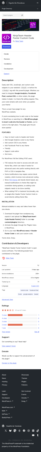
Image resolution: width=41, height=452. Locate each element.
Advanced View (7, 299)
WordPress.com (8, 407)
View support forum (9, 346)
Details (6, 54)
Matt (4, 411)
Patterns (24, 385)
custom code (24, 290)
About (4, 375)
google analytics (28, 294)
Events (23, 394)
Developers (6, 398)
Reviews (7, 59)
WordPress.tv (7, 401)
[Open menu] (38, 3)
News (4, 378)
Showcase (25, 375)
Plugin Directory (7, 8)
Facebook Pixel (34, 290)
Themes (24, 378)
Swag (24, 401)
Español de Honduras (13, 426)
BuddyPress (7, 417)
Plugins (23, 381)
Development (8, 69)
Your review (6, 332)
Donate (25, 398)
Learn (4, 391)
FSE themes (13, 180)
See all (37, 332)
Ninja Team (19, 41)
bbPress (6, 414)
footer (20, 294)
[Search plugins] (22, 15)
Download (6, 47)
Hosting (4, 381)
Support (6, 74)
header (36, 294)
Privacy (4, 385)
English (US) (35, 286)
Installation (8, 64)
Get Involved (26, 391)
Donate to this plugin (9, 363)
